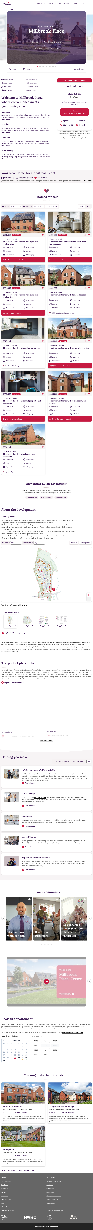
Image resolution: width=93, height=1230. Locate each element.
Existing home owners (61, 761)
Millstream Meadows (13, 1106)
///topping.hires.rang (19, 605)
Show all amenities (46, 740)
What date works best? (9, 1036)
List (88, 206)
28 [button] (19, 1058)
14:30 (45, 1050)
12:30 (36, 1045)
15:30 (36, 1055)
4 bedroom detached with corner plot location (69, 348)
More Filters (53, 206)
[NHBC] (30, 1217)
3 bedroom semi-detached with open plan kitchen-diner (20, 243)
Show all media (79, 69)
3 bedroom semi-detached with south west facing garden (67, 243)
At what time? (37, 1036)
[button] (47, 591)
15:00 (55, 1050)
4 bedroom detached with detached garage (67, 295)
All (89, 761)
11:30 (45, 1041)
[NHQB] (49, 1217)
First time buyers (78, 761)
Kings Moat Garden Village (61, 1106)
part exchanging (40, 797)
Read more (88, 181)
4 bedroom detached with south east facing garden (67, 402)
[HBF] (73, 1218)
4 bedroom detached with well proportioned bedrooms (22, 402)
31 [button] (4, 1061)
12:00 (55, 1041)
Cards (81, 206)
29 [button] (23, 1058)
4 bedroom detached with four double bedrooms (19, 455)
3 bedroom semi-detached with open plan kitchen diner (20, 296)
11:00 (36, 1041)
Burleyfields (8, 1149)
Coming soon (85, 543)
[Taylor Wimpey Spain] (4, 1217)
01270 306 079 (74, 94)
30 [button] (26, 1058)
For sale (74, 543)
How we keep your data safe (72, 1032)
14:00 (36, 1050)
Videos (29, 69)
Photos (15, 69)
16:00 (45, 1055)
